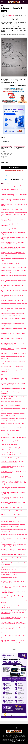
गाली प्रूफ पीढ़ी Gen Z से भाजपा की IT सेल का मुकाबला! (12, 517)
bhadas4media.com (10, 15)
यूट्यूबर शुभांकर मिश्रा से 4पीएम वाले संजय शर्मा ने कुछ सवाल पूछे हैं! (13, 437)
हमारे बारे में (10, 736)
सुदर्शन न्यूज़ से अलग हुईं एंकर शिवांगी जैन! (9, 229)
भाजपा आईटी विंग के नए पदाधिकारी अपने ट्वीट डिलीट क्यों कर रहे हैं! (14, 534)
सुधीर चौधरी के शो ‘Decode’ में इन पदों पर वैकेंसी (10, 405)
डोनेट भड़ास (20, 735)
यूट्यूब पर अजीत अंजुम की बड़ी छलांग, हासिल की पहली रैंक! (12, 300)
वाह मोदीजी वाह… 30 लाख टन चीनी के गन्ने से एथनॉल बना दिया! (13, 423)
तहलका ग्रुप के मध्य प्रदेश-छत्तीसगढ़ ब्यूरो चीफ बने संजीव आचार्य (13, 388)
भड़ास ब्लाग (10, 735)
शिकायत (24, 735)
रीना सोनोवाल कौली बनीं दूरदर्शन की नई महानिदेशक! (11, 514)
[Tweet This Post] (14, 19)
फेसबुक (14, 735)
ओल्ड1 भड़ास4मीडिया (22, 736)
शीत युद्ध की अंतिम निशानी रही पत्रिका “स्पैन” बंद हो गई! (11, 507)
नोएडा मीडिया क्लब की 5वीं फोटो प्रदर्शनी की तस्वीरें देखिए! (12, 510)
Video (7, 735)
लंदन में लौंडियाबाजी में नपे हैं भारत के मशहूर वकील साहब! (11, 458)
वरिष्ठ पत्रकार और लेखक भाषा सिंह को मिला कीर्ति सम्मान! (12, 366)
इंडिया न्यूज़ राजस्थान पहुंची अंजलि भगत (8, 632)
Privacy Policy (14, 737)
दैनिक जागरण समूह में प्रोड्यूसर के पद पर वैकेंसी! (10, 263)
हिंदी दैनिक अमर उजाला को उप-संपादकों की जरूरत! (11, 375)
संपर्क (7, 736)
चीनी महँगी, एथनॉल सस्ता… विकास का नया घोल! (10, 430)
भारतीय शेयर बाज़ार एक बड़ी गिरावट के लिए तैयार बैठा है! (11, 521)
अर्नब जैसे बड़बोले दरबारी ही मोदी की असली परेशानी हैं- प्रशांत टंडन (13, 353)
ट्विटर (17, 735)
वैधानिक (4, 736)
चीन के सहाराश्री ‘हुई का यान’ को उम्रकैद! (9, 434)
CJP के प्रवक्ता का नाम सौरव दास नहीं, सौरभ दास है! (11, 401)
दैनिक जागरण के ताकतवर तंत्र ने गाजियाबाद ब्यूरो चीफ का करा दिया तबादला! (6, 147)
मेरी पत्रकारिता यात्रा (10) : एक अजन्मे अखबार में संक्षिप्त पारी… (13, 209)
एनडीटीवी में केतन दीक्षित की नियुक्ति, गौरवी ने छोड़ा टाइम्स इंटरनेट (13, 267)
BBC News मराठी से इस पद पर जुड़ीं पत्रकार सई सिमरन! (12, 186)
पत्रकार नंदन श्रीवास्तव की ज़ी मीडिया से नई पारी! (10, 444)
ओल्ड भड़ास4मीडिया (15, 736)
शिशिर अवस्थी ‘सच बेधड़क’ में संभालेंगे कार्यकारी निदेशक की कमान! (13, 427)
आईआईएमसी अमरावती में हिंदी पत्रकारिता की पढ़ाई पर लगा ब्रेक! (13, 441)
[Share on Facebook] (11, 19)
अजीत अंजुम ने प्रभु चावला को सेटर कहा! (9, 577)
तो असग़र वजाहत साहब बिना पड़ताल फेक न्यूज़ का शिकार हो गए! (13, 554)
